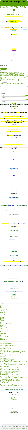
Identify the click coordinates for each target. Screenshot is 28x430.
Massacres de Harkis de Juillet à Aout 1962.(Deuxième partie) (9, 375)
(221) (2, 310)
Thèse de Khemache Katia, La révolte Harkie (7, 381)
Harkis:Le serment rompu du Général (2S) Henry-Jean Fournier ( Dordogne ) (11, 369)
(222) (3, 309)
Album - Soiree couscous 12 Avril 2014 (6, 359)
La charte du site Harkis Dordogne (5, 370)
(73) (2, 316)
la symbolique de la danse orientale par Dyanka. (7, 372)
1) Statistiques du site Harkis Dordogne (6, 343)
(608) (3, 306)
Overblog (14, 427)
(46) (2, 319)
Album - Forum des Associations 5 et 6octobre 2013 (8, 355)
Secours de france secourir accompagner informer (7, 380)
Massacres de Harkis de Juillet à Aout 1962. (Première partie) (9, 376)
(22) (3, 329)
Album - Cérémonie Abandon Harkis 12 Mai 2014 (7, 348)
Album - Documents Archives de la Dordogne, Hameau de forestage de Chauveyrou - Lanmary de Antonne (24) (13, 351)
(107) (2, 313)
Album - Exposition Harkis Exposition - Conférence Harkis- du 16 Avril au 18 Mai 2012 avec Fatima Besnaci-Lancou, (13, 354)
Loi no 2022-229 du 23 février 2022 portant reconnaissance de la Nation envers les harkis (13, 373)
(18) (4, 330)
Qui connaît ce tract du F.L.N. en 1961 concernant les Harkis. (9, 379)
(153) (2, 312)
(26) (2, 326)
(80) (3, 316)
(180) (2, 311)
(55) (2, 318)
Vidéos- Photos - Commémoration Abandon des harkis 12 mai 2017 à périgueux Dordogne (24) (13, 386)
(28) (4, 324)
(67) (2, 317)
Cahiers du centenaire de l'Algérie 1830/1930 (7, 362)
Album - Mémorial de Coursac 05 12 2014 (6, 358)
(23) (2, 328)
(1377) (2, 305)
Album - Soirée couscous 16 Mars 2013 (6, 360)
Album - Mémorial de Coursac (4, 357)
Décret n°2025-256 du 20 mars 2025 (5, 366)
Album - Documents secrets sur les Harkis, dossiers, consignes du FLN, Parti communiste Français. (13, 353)
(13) (3, 334)
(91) (2, 315)
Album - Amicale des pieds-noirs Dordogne (6, 345)
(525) (2, 307)
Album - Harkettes (3, 356)
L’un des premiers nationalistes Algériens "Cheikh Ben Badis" (9, 374)
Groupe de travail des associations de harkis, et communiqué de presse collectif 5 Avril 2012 (13, 368)
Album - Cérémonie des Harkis (5, 349)
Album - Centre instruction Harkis (5, 347)
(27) (2, 325)
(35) (2, 321)
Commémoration (12, 11)
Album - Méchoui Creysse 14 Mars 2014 (6, 357)
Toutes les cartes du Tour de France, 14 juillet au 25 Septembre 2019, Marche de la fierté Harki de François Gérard (13, 383)
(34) (6, 323)
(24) (3, 327)
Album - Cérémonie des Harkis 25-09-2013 (6, 349)
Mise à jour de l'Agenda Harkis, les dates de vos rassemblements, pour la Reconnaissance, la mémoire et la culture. (13, 378)
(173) (2, 311)
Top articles (12, 428)
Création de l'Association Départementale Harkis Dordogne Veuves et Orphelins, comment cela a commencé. (13, 365)
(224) (3, 308)
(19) (2, 329)
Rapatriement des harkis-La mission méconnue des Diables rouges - (10, 380)
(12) (2, 337)
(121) (2, 313)
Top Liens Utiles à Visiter (4, 382)
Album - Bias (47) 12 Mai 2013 (5, 346)
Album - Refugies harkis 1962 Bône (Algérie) (7, 359)
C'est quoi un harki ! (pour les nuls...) (5, 363)
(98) (2, 314)
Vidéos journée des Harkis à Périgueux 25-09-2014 (7, 384)
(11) (2, 337)
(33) (2, 324)
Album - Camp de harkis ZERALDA (5, 346)
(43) (2, 320)
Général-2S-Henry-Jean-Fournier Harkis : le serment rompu (9, 367)
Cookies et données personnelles (24, 428)
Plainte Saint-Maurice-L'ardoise (5, 378)
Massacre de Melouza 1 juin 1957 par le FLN (7, 375)
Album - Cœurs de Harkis (4, 350)
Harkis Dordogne (4, 428)
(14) (2, 334)
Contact (14, 428)
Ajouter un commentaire (6, 89)
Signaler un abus (17, 428)
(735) (3, 305)
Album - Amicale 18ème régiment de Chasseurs (7, 344)
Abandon (17, 11)
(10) (3, 339)
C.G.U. (20, 428)
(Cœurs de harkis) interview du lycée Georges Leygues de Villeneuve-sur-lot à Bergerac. (13, 364)
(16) (2, 332)
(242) (2, 308)
